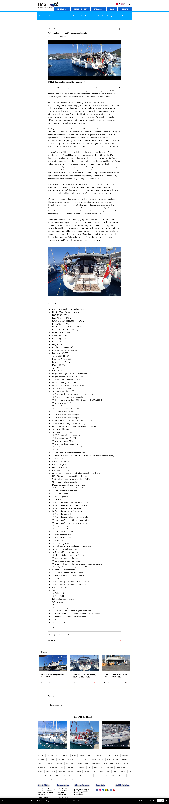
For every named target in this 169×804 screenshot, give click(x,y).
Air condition (80, 767)
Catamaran (99, 755)
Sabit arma (121, 775)
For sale (115, 759)
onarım (40, 775)
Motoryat (70, 759)
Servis (46, 779)
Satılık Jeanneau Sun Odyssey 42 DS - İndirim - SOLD (84, 676)
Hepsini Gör (126, 652)
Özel (53, 771)
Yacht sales (51, 759)
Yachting (85, 759)
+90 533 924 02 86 (62, 798)
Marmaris (65, 755)
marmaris (124, 759)
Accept (160, 801)
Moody (67, 779)
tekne (105, 763)
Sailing (82, 755)
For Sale (50, 755)
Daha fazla (120, 16)
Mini (73, 779)
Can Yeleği (105, 775)
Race (97, 775)
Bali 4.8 (101, 771)
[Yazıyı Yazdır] (68, 635)
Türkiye (101, 759)
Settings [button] (141, 801)
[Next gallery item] (118, 272)
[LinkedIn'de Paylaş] (59, 635)
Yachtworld (48, 763)
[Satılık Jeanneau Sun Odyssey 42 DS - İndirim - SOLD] (84, 663)
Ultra (39, 779)
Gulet (93, 771)
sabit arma (62, 771)
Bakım (92, 16)
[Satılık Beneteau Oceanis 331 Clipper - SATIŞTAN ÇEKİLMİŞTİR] (116, 663)
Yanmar (116, 755)
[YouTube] (114, 790)
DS (57, 775)
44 (128, 775)
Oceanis (79, 763)
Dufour (40, 763)
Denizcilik (84, 16)
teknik (87, 763)
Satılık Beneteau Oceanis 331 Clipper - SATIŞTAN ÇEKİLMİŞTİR (115, 676)
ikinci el (79, 771)
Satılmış (59, 16)
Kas (130, 771)
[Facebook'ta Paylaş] (49, 635)
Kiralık (67, 16)
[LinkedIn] (103, 790)
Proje (52, 779)
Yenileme (122, 771)
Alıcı (91, 775)
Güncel (75, 16)
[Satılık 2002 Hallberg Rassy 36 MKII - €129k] (53, 663)
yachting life (96, 763)
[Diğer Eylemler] (119, 29)
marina (87, 771)
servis (47, 771)
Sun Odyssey (121, 767)
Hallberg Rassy (42, 767)
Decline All (150, 801)
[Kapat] (166, 800)
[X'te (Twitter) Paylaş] (54, 635)
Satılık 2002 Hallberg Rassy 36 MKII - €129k (52, 676)
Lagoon (118, 763)
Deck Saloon (49, 775)
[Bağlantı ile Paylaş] (64, 635)
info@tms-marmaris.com (81, 789)
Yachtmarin (53, 767)
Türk (89, 767)
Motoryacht (61, 759)
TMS (78, 759)
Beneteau (90, 755)
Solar (102, 767)
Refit (113, 775)
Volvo (61, 767)
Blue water (41, 759)
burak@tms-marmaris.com (82, 791)
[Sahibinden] (106, 790)
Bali (67, 763)
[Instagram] (100, 790)
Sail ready (110, 767)
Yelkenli (74, 755)
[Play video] (84, 60)
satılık (108, 759)
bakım (114, 771)
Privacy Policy (77, 801)
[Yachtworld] (111, 790)
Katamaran (70, 767)
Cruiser (108, 755)
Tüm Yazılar (42, 16)
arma (107, 771)
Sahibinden (58, 763)
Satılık (51, 16)
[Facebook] (97, 790)
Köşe (50, 628)
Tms (72, 763)
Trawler (63, 775)
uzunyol (40, 771)
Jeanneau (125, 755)
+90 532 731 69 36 (43, 798)
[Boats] (108, 790)
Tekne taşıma (73, 775)
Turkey (96, 767)
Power (59, 779)
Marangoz (110, 16)
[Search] (129, 4)
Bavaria (93, 759)
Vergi (111, 763)
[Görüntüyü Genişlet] (84, 271)
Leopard (70, 771)
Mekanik (100, 16)
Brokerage (41, 755)
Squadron (83, 775)
